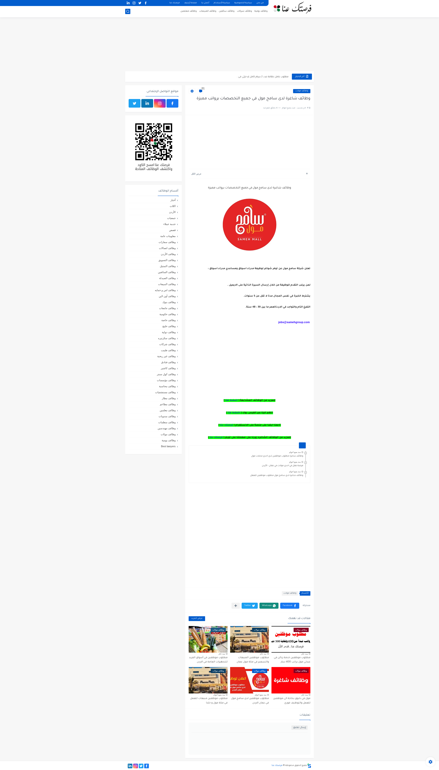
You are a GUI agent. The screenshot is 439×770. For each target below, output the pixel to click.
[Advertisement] (219, 45)
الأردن (172, 212)
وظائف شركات (244, 11)
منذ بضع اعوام (295, 452)
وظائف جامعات (167, 308)
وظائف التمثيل (168, 266)
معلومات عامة (168, 236)
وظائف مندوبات (167, 416)
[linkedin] (128, 3)
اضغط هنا (231, 400)
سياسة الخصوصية (243, 3)
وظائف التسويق (167, 260)
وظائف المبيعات (207, 11)
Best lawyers (168, 446)
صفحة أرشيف (190, 3)
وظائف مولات (301, 91)
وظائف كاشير (168, 368)
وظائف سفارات (167, 242)
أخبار (173, 200)
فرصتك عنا (174, 3)
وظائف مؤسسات (166, 380)
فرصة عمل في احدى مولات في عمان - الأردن (282, 466)
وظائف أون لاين (167, 296)
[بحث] (127, 11)
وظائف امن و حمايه (165, 290)
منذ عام (304, 654)
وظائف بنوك (169, 302)
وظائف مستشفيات (165, 392)
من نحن (260, 3)
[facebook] (146, 3)
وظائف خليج (169, 326)
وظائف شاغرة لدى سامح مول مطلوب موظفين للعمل (276, 475)
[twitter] (140, 3)
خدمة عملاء (169, 224)
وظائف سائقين (226, 11)
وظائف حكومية (167, 314)
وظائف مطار (169, 398)
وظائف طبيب (168, 350)
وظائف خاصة (168, 320)
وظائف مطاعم (168, 404)
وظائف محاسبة (167, 386)
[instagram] (134, 3)
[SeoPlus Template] (309, 765)
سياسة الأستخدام (222, 3)
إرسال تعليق (299, 727)
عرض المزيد (197, 618)
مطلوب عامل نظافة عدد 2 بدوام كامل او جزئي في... (262, 76)
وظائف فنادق (168, 362)
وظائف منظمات (167, 422)
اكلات (173, 206)
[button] (289, 606)
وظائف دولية (169, 332)
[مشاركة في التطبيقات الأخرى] (236, 606)
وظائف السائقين (167, 272)
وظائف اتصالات (167, 248)
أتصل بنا (205, 3)
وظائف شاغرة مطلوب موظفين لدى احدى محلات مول (277, 456)
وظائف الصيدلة (167, 278)
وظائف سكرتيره (167, 338)
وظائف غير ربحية (166, 356)
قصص (172, 230)
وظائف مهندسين (167, 428)
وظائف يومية (261, 11)
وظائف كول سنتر (166, 374)
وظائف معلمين (188, 11)
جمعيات (171, 218)
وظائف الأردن (168, 254)
